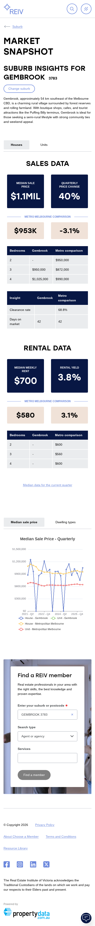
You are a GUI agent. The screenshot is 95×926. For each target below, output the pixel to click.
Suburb (17, 26)
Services (24, 749)
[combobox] (47, 714)
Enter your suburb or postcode (41, 705)
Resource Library (16, 848)
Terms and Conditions (61, 836)
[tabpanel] (47, 323)
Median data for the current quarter (47, 485)
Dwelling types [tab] (65, 522)
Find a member (34, 775)
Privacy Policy (44, 825)
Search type (27, 727)
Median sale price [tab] (24, 522)
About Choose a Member (21, 836)
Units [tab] (44, 144)
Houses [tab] (16, 144)
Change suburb (19, 88)
